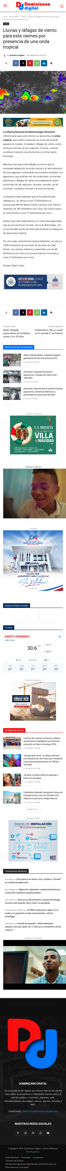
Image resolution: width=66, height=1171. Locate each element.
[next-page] (10, 405)
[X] (23, 63)
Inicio (5, 16)
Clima (23, 16)
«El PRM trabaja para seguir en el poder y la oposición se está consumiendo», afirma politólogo (31, 913)
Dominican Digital (17, 55)
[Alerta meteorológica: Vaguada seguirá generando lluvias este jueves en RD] (12, 360)
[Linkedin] (44, 63)
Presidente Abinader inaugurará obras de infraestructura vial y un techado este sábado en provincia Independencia (42, 795)
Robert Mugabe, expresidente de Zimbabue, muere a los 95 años (16, 333)
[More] (51, 63)
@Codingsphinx (33, 1151)
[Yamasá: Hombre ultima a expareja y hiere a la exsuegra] (12, 780)
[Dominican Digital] (5, 55)
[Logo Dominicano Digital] (33, 6)
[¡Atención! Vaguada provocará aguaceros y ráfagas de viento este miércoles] (12, 376)
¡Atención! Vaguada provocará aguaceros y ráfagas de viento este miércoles (40, 375)
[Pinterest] (30, 63)
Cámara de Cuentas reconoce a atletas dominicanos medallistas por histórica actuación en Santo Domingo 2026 (41, 741)
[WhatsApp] (37, 63)
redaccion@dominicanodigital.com (40, 1111)
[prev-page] (5, 405)
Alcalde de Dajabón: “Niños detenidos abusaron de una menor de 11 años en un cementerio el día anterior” (33, 926)
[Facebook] (16, 63)
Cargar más (32, 809)
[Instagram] (33, 616)
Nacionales (14, 16)
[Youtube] (48, 1133)
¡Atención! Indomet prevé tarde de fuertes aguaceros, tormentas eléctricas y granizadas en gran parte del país (43, 391)
